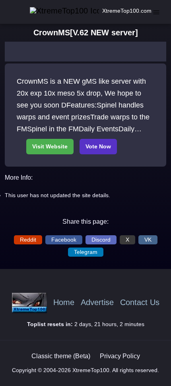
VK (148, 239)
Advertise (97, 302)
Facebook (63, 239)
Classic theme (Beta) (60, 356)
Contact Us (139, 302)
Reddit (28, 239)
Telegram (85, 252)
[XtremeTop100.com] (56, 11)
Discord (101, 239)
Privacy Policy (120, 356)
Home (63, 302)
